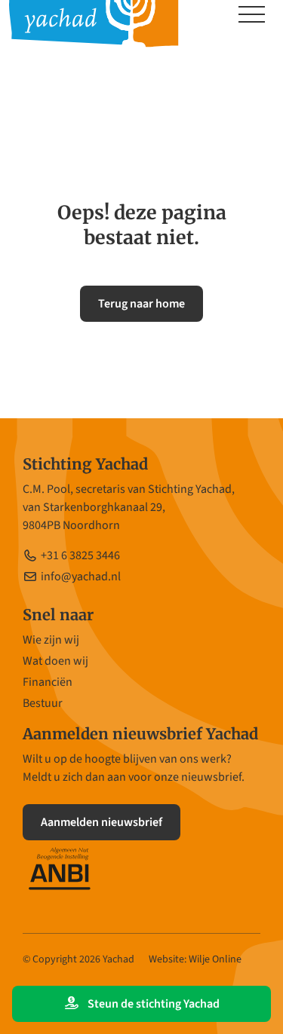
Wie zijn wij (51, 640)
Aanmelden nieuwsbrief (101, 822)
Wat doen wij (55, 661)
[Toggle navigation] (251, 16)
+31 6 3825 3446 (80, 555)
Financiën (47, 682)
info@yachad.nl (81, 576)
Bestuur (43, 703)
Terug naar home (141, 303)
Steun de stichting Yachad (152, 1004)
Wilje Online (215, 959)
